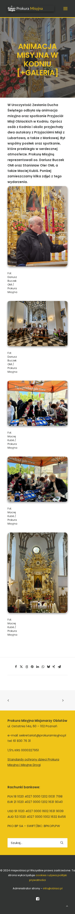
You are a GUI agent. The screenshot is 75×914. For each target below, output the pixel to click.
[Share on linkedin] (37, 666)
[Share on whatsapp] (42, 666)
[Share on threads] (26, 666)
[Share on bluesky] (48, 666)
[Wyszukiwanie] (38, 842)
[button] (65, 8)
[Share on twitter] (21, 666)
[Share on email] (59, 666)
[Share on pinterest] (32, 666)
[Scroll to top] (67, 906)
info (52, 888)
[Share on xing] (53, 666)
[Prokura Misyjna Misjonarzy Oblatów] (31, 9)
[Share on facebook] (15, 666)
